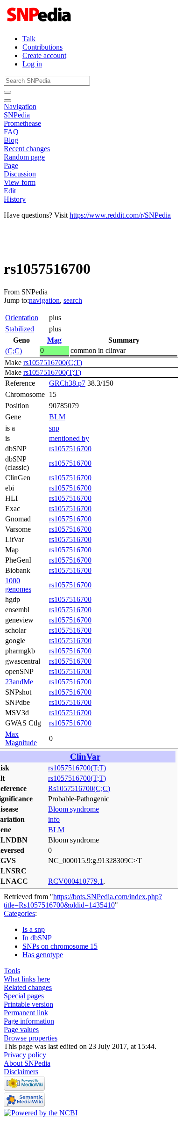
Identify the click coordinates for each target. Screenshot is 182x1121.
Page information (29, 1021)
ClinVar (85, 757)
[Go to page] (7, 92)
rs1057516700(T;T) (52, 372)
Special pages (24, 996)
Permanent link (26, 1013)
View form (19, 182)
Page (11, 165)
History (15, 199)
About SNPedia (27, 1063)
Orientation (21, 318)
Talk (28, 39)
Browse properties (30, 1038)
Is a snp (33, 929)
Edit (10, 191)
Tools (12, 970)
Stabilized (19, 329)
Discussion (20, 174)
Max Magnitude (21, 738)
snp (54, 428)
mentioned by (69, 438)
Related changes (28, 987)
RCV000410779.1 (75, 881)
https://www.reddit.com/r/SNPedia (120, 215)
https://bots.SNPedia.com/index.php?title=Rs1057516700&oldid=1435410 (83, 901)
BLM (57, 417)
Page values (21, 1029)
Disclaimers (21, 1072)
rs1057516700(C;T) (52, 362)
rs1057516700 (70, 449)
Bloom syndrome (73, 809)
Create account (44, 55)
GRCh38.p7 (67, 383)
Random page (24, 157)
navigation (44, 300)
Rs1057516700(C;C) (79, 788)
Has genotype (42, 955)
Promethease (22, 123)
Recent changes (27, 149)
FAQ (11, 132)
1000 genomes (18, 585)
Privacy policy (25, 1055)
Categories (19, 913)
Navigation (20, 106)
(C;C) (13, 351)
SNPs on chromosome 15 (60, 946)
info (54, 819)
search (72, 300)
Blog (11, 140)
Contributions (42, 47)
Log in (32, 64)
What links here (27, 979)
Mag (54, 340)
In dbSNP (37, 938)
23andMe (19, 682)
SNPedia (17, 115)
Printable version (28, 1004)
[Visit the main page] (40, 23)
